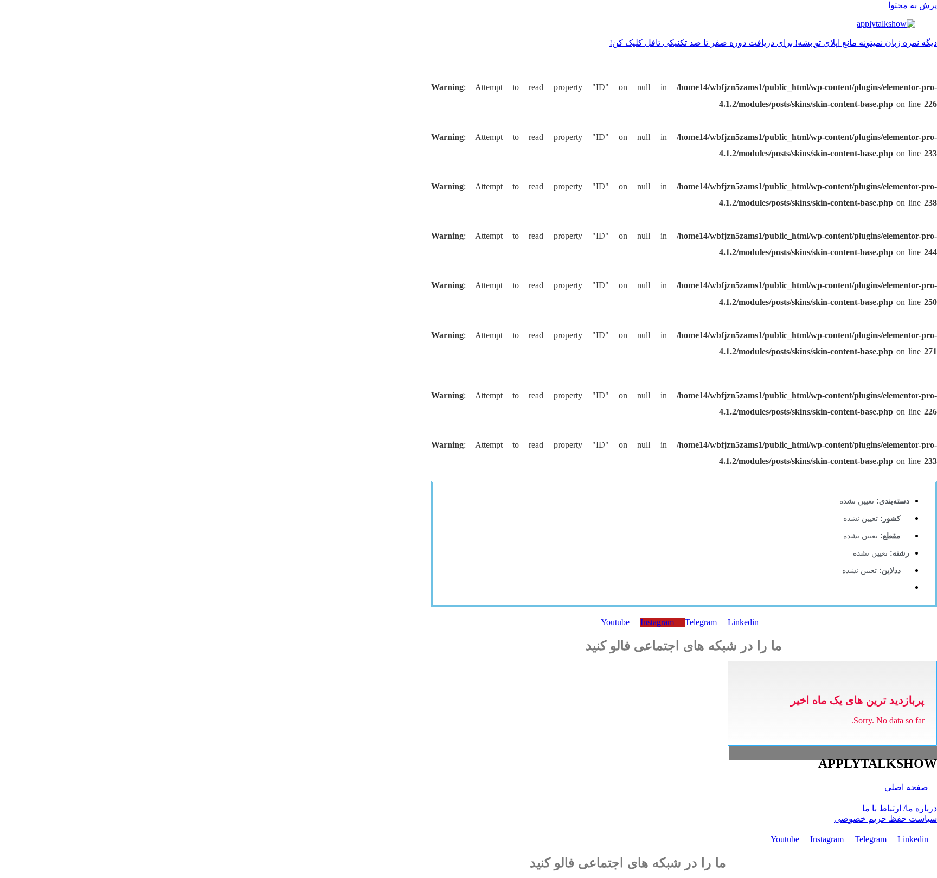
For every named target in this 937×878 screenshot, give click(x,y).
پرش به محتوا (912, 5)
